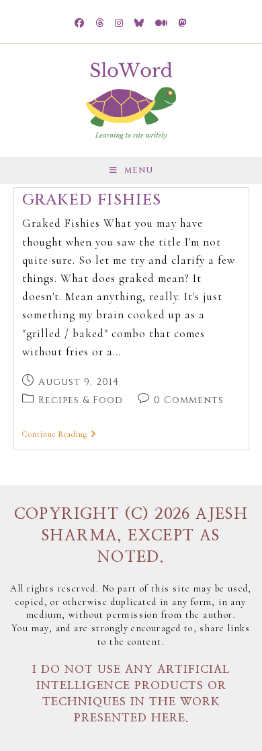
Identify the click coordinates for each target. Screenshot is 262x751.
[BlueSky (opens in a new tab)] (139, 23)
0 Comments (189, 400)
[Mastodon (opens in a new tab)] (183, 23)
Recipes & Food (80, 400)
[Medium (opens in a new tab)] (161, 23)
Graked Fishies (92, 200)
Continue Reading (59, 434)
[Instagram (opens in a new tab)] (119, 23)
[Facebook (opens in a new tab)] (79, 23)
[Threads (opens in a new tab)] (100, 23)
